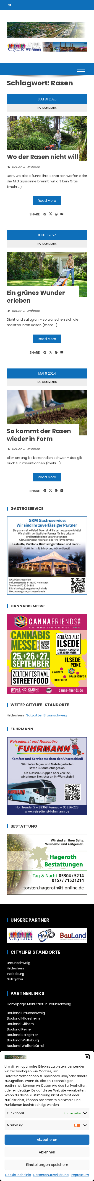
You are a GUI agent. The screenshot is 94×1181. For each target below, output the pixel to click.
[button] (87, 1057)
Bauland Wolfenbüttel (25, 1045)
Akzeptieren (47, 1139)
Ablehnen (47, 1152)
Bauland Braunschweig (26, 1012)
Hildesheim (16, 968)
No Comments (47, 108)
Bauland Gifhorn (20, 1023)
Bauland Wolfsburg (23, 1040)
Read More (47, 200)
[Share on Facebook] (45, 214)
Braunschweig (18, 962)
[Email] (62, 214)
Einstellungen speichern (47, 1164)
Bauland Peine (19, 1029)
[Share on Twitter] (50, 214)
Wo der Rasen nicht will (42, 157)
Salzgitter (15, 979)
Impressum (80, 1175)
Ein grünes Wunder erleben (36, 297)
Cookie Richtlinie (18, 1175)
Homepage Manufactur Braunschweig (39, 1004)
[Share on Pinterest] (56, 214)
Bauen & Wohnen (26, 167)
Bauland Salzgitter (22, 1034)
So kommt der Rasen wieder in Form (39, 435)
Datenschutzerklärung (51, 1175)
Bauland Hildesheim (23, 1018)
